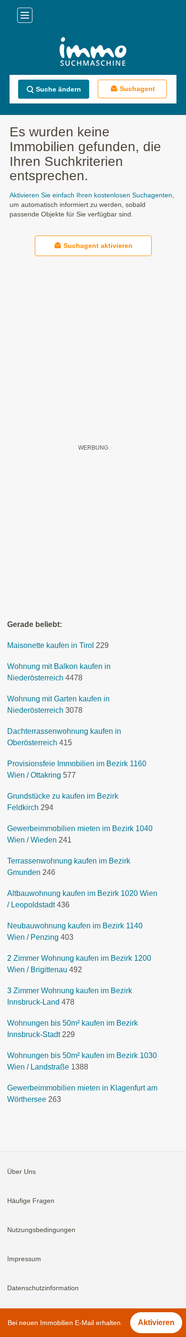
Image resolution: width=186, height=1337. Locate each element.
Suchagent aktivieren (98, 245)
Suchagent (137, 89)
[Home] (93, 52)
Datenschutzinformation (43, 1288)
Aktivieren (156, 1322)
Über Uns (21, 1171)
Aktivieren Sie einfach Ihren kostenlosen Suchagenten (91, 195)
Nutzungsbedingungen (41, 1230)
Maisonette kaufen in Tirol (50, 645)
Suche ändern (58, 89)
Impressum (24, 1259)
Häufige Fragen (30, 1200)
